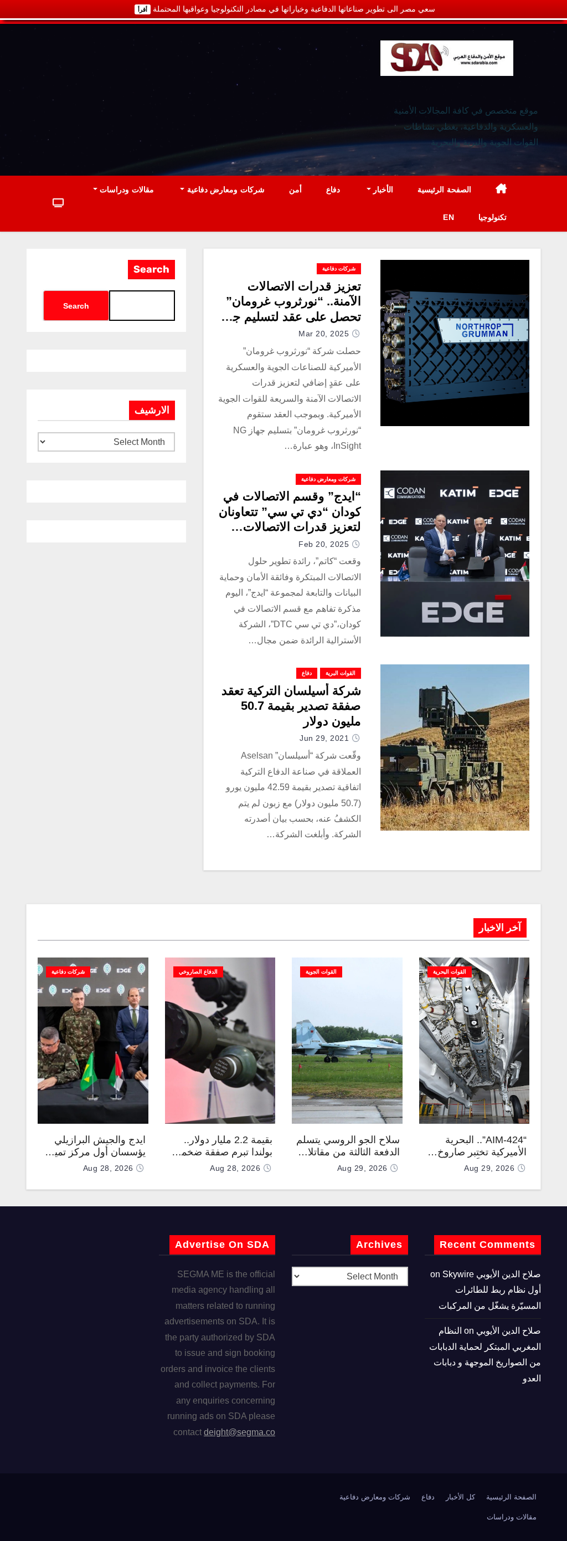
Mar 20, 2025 (323, 333)
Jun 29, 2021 (324, 738)
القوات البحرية (449, 972)
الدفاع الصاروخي (198, 972)
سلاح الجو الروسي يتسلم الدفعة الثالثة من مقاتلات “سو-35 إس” (348, 1152)
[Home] (501, 190)
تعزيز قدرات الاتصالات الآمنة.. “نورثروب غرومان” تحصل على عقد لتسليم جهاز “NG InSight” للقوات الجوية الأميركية (289, 316)
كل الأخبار (460, 1497)
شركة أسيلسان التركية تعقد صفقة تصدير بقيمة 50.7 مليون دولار (291, 706)
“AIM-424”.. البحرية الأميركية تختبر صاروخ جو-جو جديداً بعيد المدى (479, 1152)
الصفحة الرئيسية (444, 189)
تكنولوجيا (492, 217)
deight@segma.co (239, 1432)
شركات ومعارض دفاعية (224, 189)
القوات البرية (340, 673)
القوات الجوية (321, 972)
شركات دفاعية (338, 268)
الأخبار (382, 189)
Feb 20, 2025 (323, 544)
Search (151, 269)
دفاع (333, 189)
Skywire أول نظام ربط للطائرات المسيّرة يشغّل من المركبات (490, 1289)
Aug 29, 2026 (489, 1168)
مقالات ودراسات (125, 189)
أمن (295, 189)
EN (448, 217)
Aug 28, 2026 (235, 1168)
